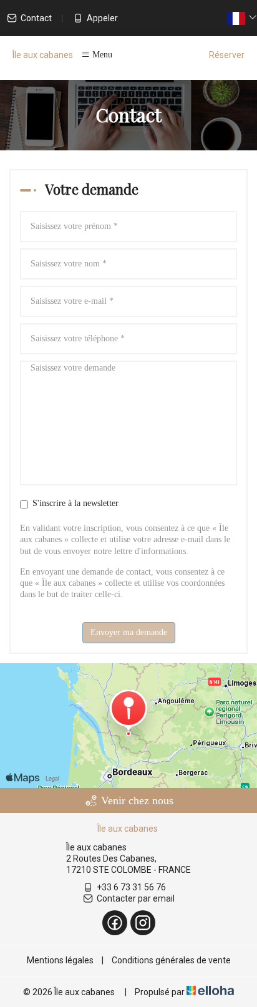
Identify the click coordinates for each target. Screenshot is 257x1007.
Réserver (227, 55)
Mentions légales (60, 960)
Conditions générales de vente (171, 960)
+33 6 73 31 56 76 (131, 887)
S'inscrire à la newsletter (75, 503)
